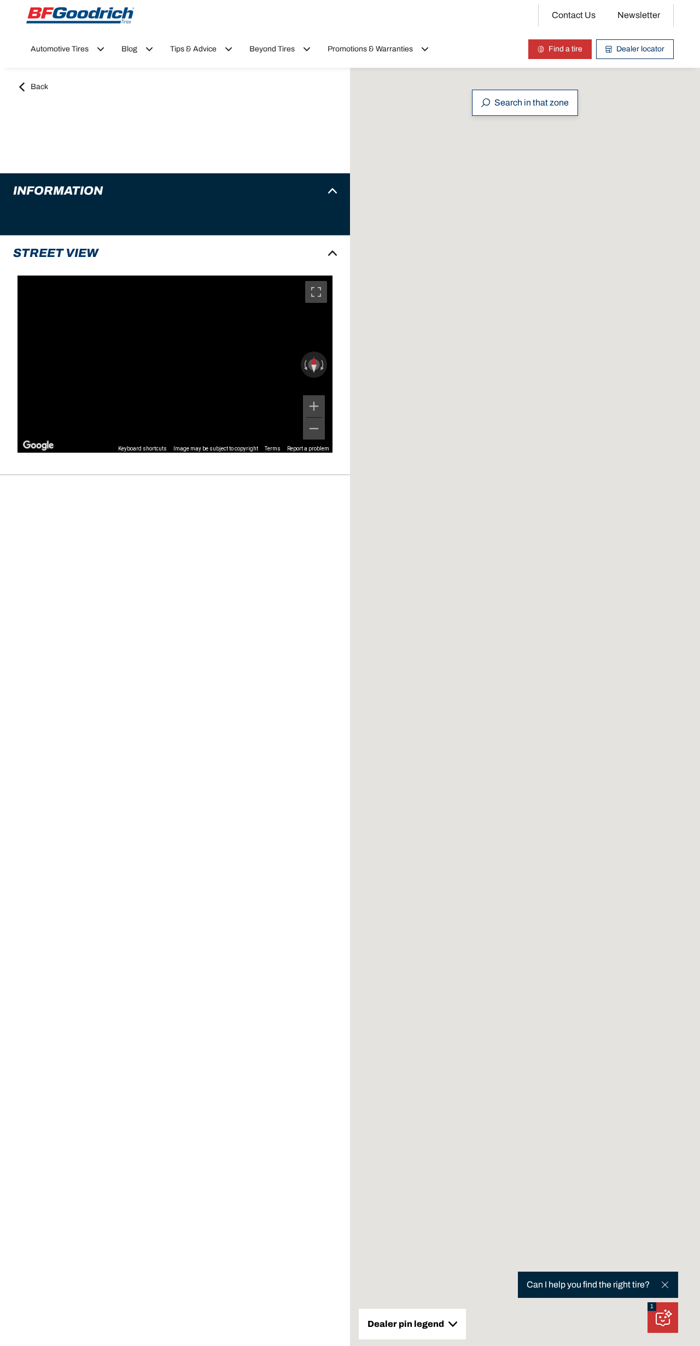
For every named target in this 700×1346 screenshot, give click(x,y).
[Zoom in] (314, 406)
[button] (652, 1306)
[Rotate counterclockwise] (304, 365)
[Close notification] (665, 1285)
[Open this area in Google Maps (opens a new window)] (38, 445)
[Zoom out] (314, 429)
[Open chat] (663, 1317)
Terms (273, 449)
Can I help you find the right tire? (588, 1284)
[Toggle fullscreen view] (316, 292)
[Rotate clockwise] (323, 365)
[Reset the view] (313, 365)
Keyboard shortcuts (142, 449)
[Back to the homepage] (80, 15)
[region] (175, 364)
